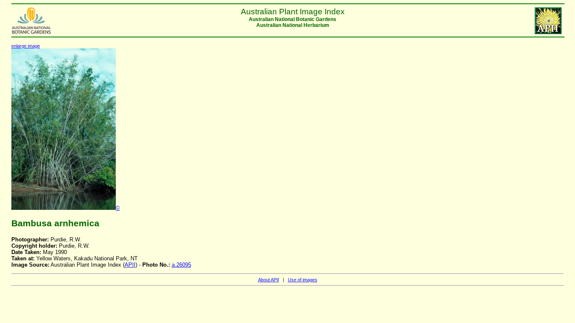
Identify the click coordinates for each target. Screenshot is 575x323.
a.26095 (181, 265)
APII (130, 265)
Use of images (302, 279)
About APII (268, 279)
